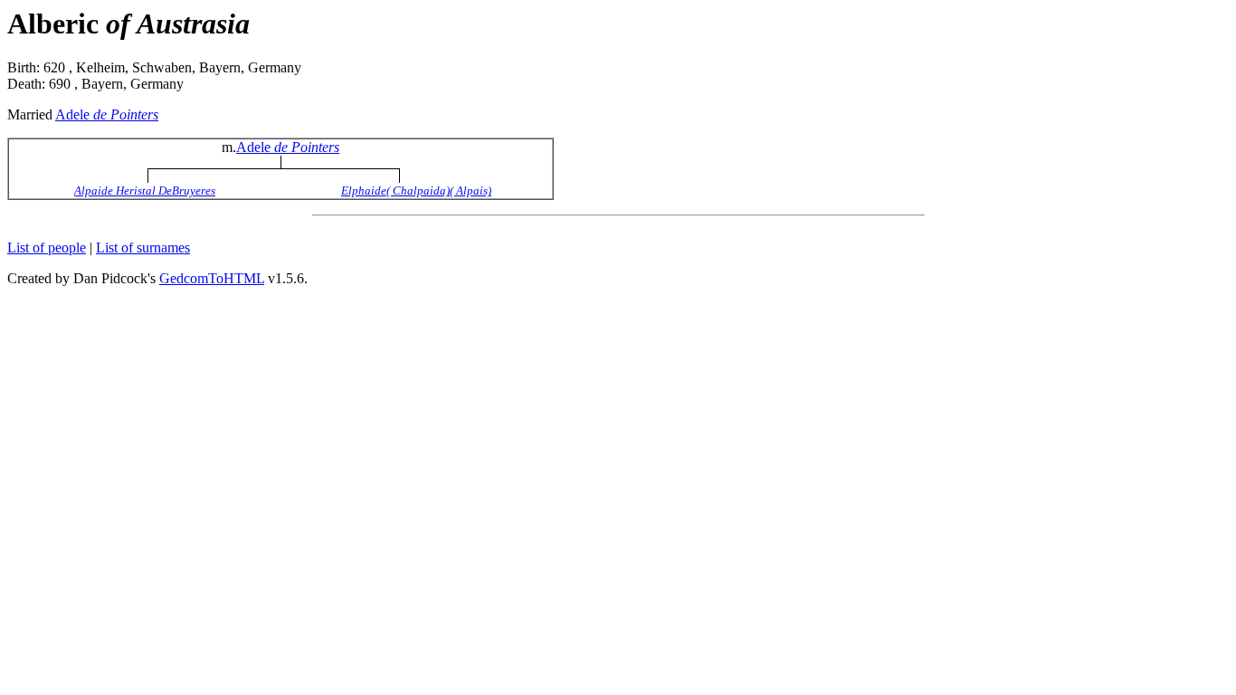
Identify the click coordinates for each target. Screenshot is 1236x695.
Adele (106, 114)
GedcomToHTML (211, 278)
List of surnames (143, 247)
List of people (46, 247)
